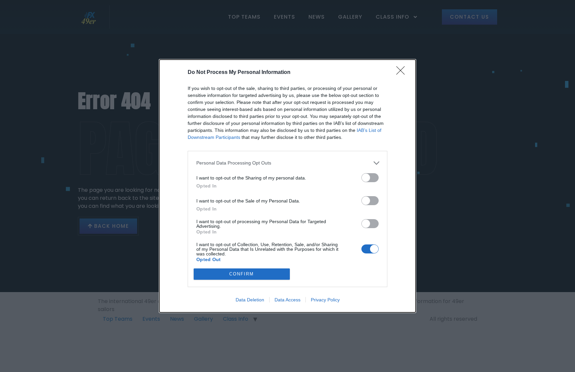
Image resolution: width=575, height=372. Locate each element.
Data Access (287, 299)
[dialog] (287, 186)
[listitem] (287, 163)
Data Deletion (250, 299)
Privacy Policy (325, 299)
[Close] (402, 72)
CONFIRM (241, 273)
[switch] (370, 177)
